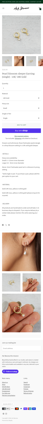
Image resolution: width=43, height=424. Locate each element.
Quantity (5, 84)
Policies (26, 389)
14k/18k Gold (6, 389)
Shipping (18, 138)
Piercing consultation (8, 395)
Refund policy (28, 393)
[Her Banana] (21, 8)
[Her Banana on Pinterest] (3, 413)
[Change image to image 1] (7, 61)
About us (5, 382)
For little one (6, 393)
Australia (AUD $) (7, 404)
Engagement (6, 391)
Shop (3, 384)
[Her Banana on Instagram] (6, 413)
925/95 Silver (6, 387)
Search (26, 382)
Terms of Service (29, 391)
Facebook (27, 384)
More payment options (22, 136)
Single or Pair (6, 114)
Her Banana (15, 418)
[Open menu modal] (3, 8)
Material (5, 94)
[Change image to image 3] (31, 61)
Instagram (27, 387)
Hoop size (5, 104)
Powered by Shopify (7, 420)
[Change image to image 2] (19, 61)
